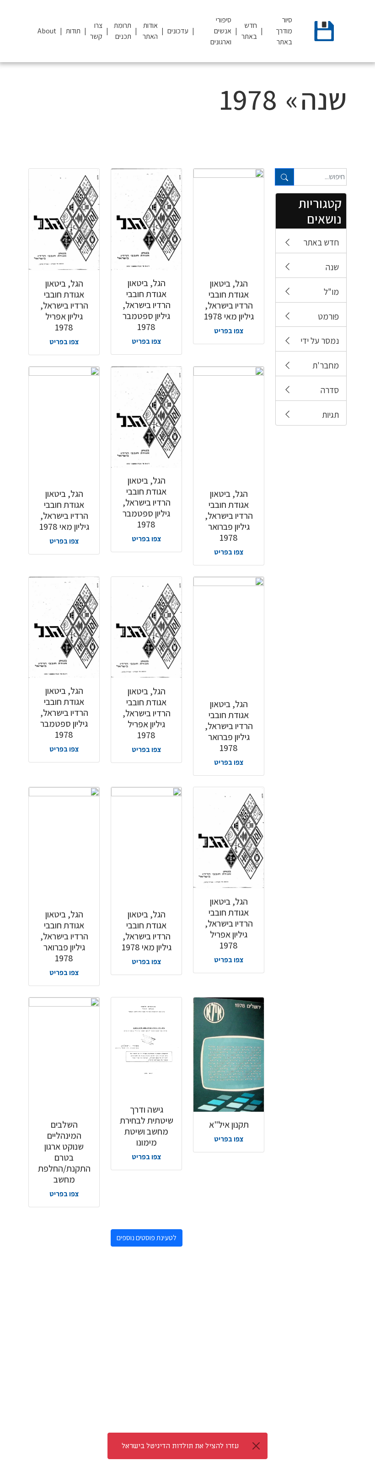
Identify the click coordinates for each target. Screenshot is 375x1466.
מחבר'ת (325, 365)
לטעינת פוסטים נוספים (147, 1237)
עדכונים (177, 31)
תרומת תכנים (122, 31)
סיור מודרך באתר (284, 31)
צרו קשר (96, 31)
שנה (332, 267)
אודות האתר (150, 31)
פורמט (328, 316)
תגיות (330, 415)
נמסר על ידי (319, 341)
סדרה (330, 390)
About (47, 31)
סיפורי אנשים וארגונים (220, 31)
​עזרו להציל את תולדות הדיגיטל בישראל (180, 1446)
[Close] (256, 1446)
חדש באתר (249, 31)
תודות (73, 31)
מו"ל (331, 292)
